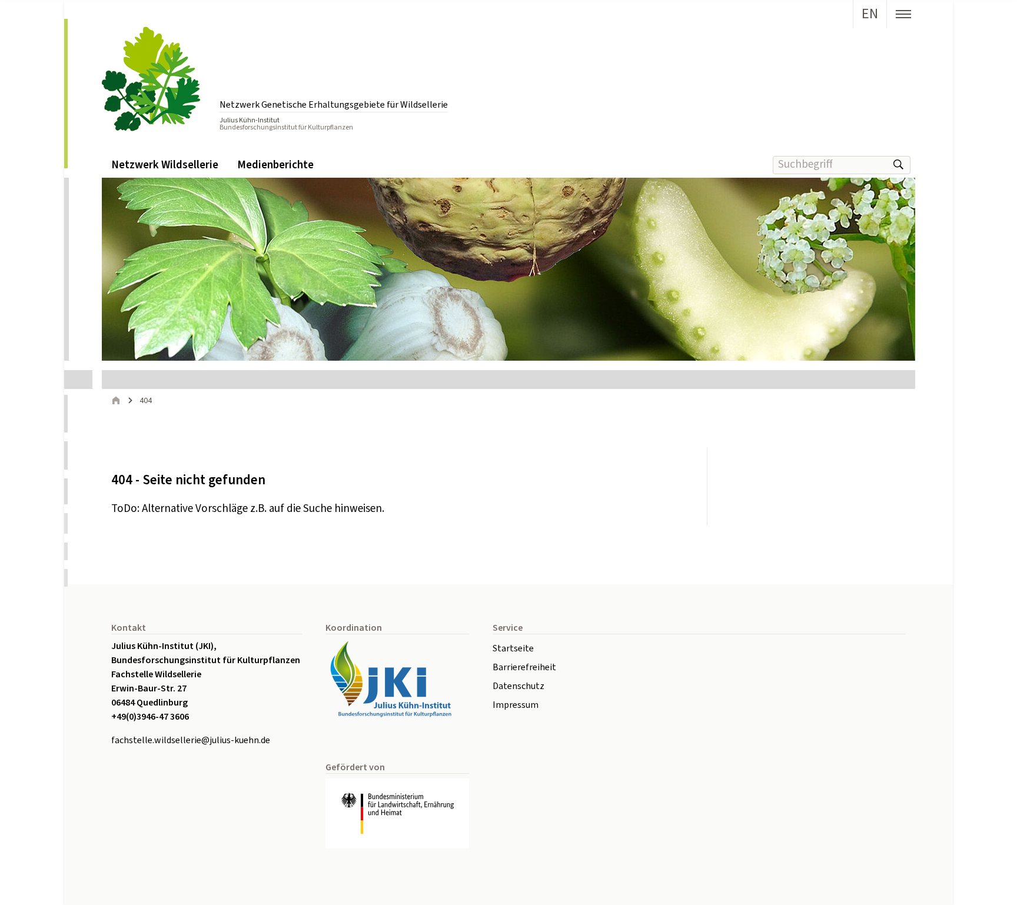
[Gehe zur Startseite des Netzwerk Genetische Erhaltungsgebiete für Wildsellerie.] (155, 77)
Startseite (513, 648)
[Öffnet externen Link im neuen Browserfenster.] (397, 679)
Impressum (516, 704)
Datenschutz (518, 686)
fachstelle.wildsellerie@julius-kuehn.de (190, 740)
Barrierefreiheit (524, 667)
